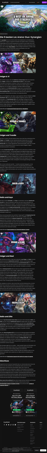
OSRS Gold (32, 426)
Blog (40, 428)
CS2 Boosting (19, 431)
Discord (41, 426)
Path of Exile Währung (32, 441)
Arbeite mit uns (41, 425)
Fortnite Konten (31, 425)
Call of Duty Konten (32, 432)
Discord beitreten (32, 2)
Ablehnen (36, 450)
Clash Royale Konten (32, 443)
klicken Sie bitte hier (15, 450)
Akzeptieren (43, 450)
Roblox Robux (32, 438)
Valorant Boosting (20, 429)
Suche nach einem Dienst (15, 2)
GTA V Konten (32, 437)
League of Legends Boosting (20, 427)
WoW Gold (32, 430)
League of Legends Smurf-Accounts (20, 425)
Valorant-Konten (32, 435)
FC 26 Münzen (32, 428)
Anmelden (44, 2)
